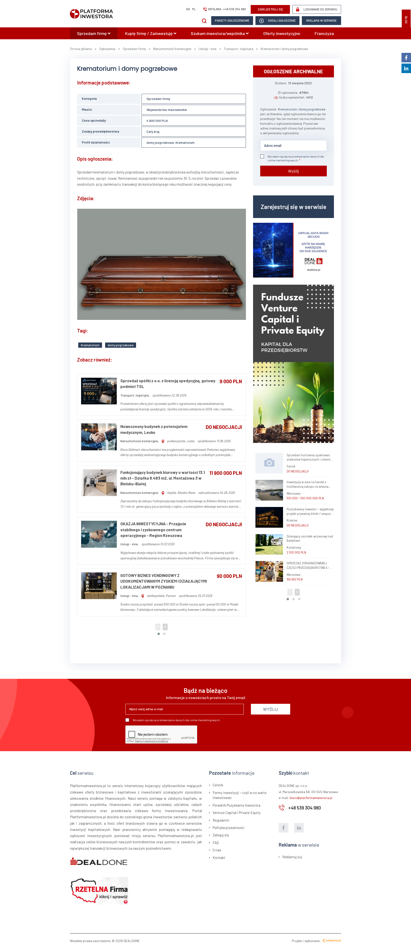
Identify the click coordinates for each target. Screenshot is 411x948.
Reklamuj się (292, 857)
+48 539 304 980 (234, 9)
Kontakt (219, 857)
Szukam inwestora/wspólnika (218, 33)
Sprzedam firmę (92, 33)
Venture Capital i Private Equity (237, 812)
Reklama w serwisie (321, 20)
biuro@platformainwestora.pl (311, 798)
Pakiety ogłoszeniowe (232, 20)
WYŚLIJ (270, 709)
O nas (217, 850)
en (188, 9)
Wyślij (293, 171)
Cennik (218, 785)
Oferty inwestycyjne (281, 33)
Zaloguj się (221, 835)
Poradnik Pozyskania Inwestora (236, 805)
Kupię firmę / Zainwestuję (149, 33)
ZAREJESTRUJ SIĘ (270, 9)
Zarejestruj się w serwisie (293, 206)
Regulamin (221, 820)
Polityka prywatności (229, 827)
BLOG (406, 20)
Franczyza (324, 33)
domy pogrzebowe (120, 345)
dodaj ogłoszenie (281, 20)
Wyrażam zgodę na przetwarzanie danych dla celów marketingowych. (296, 158)
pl (194, 9)
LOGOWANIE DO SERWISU (320, 9)
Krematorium (90, 345)
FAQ (216, 842)
